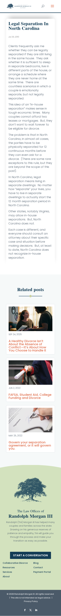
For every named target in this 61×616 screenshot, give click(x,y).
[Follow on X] (30, 610)
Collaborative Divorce (15, 563)
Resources (9, 567)
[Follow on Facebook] (25, 610)
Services (7, 572)
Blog (35, 563)
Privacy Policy (31, 601)
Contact (38, 567)
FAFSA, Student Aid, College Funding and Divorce (30, 396)
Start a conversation (30, 555)
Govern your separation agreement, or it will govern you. (30, 445)
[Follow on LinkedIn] (36, 610)
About (6, 576)
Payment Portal (42, 572)
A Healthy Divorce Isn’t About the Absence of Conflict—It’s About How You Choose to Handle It (27, 346)
